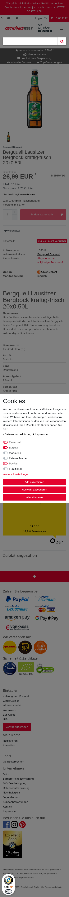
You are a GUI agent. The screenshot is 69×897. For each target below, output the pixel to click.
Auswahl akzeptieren (34, 489)
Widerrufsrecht (12, 705)
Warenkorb (9, 710)
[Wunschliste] (46, 18)
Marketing (15, 452)
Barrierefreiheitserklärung (18, 778)
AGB (5, 773)
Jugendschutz (11, 797)
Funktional (15, 468)
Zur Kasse (9, 714)
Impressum (9, 811)
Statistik (13, 447)
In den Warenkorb (42, 214)
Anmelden (9, 745)
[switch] (8, 891)
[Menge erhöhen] (14, 212)
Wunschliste (13, 230)
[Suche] (62, 41)
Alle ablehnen (34, 497)
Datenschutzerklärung (16, 787)
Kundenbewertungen (15, 801)
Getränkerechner (13, 761)
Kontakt (7, 806)
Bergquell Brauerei (48, 254)
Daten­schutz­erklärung (18, 434)
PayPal (13, 463)
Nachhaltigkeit (11, 792)
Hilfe (5, 719)
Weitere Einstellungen (16, 474)
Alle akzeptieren (34, 481)
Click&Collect (11, 700)
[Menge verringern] (14, 217)
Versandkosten (27, 194)
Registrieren (10, 740)
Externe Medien (18, 458)
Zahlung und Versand (16, 696)
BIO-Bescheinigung (14, 783)
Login (38, 18)
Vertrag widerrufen (17, 726)
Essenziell (15, 442)
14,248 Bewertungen (34, 531)
